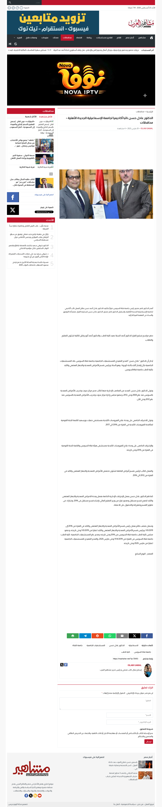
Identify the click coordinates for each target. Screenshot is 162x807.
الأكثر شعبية (30, 116)
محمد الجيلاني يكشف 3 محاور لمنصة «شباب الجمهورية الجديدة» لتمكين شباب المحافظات (121, 776)
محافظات (67, 37)
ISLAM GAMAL (147, 128)
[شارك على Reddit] (97, 635)
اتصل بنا (117, 804)
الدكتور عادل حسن (117, 645)
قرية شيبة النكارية (27, 167)
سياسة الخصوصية (128, 804)
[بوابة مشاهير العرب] (127, 22)
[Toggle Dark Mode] (15, 44)
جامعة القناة (77, 645)
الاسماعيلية (133, 645)
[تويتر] (62, 664)
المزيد (19, 37)
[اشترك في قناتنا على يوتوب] (21, 8)
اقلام (119, 37)
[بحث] (10, 2)
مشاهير (142, 37)
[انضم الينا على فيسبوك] (9, 8)
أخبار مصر (130, 37)
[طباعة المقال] (72, 635)
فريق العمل (149, 804)
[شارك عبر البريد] (122, 635)
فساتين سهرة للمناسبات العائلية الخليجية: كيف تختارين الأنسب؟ (42, 50)
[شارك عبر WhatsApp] (110, 635)
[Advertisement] (106, 150)
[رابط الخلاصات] (17, 8)
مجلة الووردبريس (15, 804)
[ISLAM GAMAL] (148, 670)
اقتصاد (79, 37)
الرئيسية (151, 37)
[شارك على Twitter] (134, 635)
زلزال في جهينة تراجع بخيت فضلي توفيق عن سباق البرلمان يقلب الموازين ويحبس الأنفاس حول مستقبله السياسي (29, 237)
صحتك (55, 37)
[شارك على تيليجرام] (85, 635)
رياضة (89, 37)
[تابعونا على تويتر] (13, 8)
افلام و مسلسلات (104, 37)
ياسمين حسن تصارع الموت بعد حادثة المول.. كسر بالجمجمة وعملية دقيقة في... (122, 765)
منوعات (44, 37)
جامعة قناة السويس (142, 652)
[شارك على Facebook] (147, 635)
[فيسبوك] (66, 664)
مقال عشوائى (10, 44)
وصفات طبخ (31, 37)
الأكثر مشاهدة (45, 117)
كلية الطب (125, 652)
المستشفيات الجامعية (96, 645)
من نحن (140, 804)
